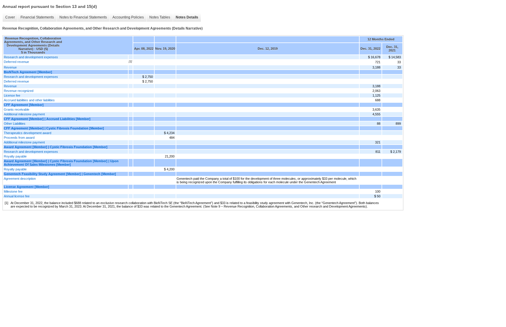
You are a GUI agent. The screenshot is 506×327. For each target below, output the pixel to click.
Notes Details (187, 17)
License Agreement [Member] (26, 187)
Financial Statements (37, 17)
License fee (12, 95)
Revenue (10, 67)
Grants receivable (16, 109)
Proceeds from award (19, 137)
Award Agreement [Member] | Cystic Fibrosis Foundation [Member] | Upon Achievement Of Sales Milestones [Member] (61, 162)
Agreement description (20, 178)
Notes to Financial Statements (83, 17)
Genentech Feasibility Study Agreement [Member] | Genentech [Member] (60, 174)
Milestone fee (13, 191)
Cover (10, 17)
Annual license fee (17, 196)
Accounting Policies (128, 17)
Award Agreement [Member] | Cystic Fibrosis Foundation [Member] (55, 147)
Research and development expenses (31, 57)
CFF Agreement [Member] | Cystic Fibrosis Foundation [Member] (54, 128)
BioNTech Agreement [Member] (28, 72)
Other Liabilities (14, 123)
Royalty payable (15, 156)
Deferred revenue (16, 62)
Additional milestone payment (24, 114)
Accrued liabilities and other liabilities (29, 100)
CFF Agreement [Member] (24, 105)
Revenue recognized (18, 91)
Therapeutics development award (27, 133)
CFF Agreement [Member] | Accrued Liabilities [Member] (47, 119)
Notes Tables (159, 17)
